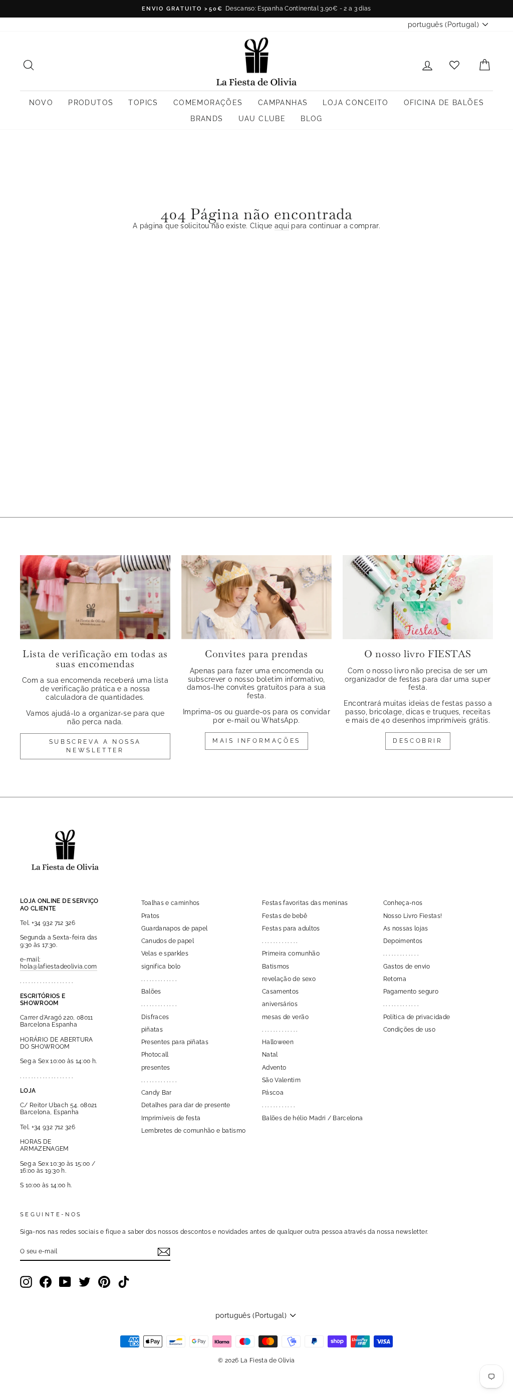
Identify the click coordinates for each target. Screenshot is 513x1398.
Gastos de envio (406, 966)
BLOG (312, 119)
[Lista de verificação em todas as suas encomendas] (95, 597)
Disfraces (155, 1017)
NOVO (41, 103)
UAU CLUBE (262, 119)
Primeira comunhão (291, 953)
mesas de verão (285, 1017)
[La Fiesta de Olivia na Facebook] (46, 1282)
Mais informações (256, 740)
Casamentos (280, 991)
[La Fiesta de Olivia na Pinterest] (104, 1282)
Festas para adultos (291, 928)
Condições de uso (409, 1029)
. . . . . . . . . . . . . (159, 979)
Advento (274, 1067)
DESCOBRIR (417, 740)
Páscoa (273, 1092)
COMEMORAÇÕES (208, 103)
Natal (270, 1054)
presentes (155, 1067)
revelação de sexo (289, 979)
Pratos (150, 915)
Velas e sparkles (165, 953)
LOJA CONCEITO (355, 103)
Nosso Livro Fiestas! (412, 915)
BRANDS (206, 119)
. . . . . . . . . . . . (278, 1105)
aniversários (280, 1004)
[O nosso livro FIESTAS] (418, 597)
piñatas (152, 1029)
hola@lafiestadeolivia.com (58, 966)
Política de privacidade (416, 1017)
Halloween (278, 1042)
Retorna (394, 979)
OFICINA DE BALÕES (444, 103)
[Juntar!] (163, 1252)
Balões (151, 991)
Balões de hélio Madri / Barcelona (312, 1118)
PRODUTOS (90, 103)
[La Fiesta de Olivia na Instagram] (26, 1282)
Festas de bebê (284, 915)
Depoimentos (403, 941)
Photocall (155, 1054)
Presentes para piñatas (175, 1042)
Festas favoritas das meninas (305, 902)
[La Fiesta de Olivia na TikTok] (124, 1282)
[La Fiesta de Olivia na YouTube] (65, 1282)
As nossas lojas (405, 928)
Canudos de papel (167, 941)
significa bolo (161, 966)
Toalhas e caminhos (170, 902)
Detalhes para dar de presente (185, 1105)
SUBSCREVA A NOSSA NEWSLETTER (95, 746)
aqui (282, 226)
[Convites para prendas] (256, 597)
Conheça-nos (403, 902)
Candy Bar (156, 1092)
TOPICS (143, 103)
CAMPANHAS (283, 103)
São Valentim (281, 1080)
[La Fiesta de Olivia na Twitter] (85, 1282)
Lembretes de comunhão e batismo (193, 1130)
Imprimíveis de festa (171, 1118)
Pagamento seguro (411, 991)
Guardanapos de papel (174, 928)
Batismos (276, 966)
